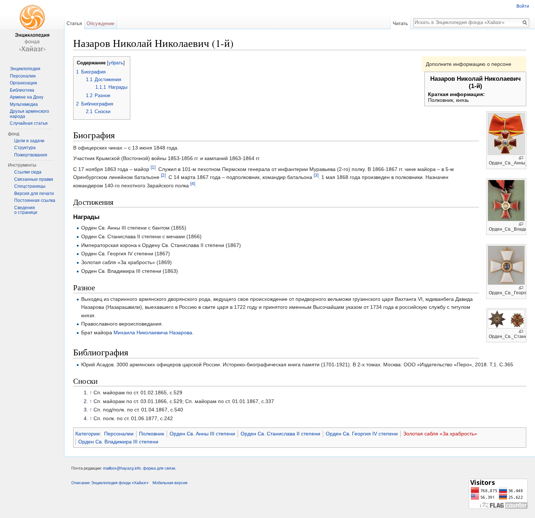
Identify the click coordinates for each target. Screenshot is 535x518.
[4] (192, 183)
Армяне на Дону (26, 97)
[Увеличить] (521, 158)
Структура (25, 147)
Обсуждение (100, 23)
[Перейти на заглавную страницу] (32, 29)
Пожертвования (30, 155)
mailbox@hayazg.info (122, 468)
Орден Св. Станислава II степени (280, 434)
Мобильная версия (169, 483)
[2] (163, 175)
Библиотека (22, 90)
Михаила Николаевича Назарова (153, 332)
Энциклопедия (25, 68)
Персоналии (119, 434)
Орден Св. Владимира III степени (118, 442)
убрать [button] (115, 62)
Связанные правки (33, 179)
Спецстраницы (29, 186)
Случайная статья (29, 123)
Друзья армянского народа (29, 114)
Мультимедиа (24, 104)
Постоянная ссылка (34, 200)
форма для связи (159, 468)
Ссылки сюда (27, 172)
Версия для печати (34, 193)
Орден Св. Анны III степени (202, 434)
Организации (23, 82)
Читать (400, 23)
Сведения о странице (25, 210)
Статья (74, 23)
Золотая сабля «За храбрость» (440, 434)
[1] (153, 167)
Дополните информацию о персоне (468, 64)
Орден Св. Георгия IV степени (362, 434)
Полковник (151, 434)
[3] (316, 175)
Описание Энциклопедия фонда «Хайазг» (109, 483)
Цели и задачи (29, 140)
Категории (87, 434)
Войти (522, 6)
